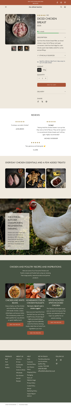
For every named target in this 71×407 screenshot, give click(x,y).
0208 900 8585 (42, 368)
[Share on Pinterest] (46, 102)
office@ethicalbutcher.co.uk (46, 371)
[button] (6, 29)
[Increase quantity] (46, 78)
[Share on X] (42, 102)
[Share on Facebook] (38, 102)
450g (39, 70)
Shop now (15, 180)
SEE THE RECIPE (15, 324)
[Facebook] (57, 2)
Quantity (41, 75)
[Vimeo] (65, 2)
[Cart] (65, 7)
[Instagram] (61, 2)
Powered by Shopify (23, 404)
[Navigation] (6, 7)
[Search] (61, 7)
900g (44, 70)
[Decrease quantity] (39, 78)
